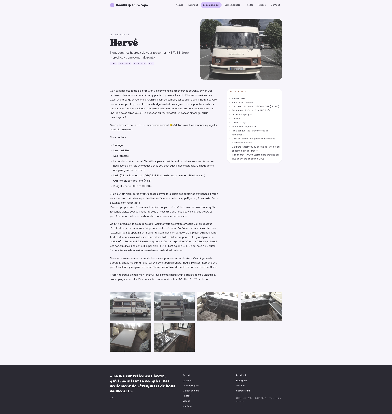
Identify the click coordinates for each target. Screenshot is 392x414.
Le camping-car (211, 5)
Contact (275, 5)
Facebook (241, 375)
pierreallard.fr (243, 390)
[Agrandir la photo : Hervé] (130, 306)
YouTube (240, 385)
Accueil (179, 5)
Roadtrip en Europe (132, 5)
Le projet (193, 5)
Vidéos (262, 5)
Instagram (241, 380)
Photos (249, 5)
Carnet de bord (232, 5)
